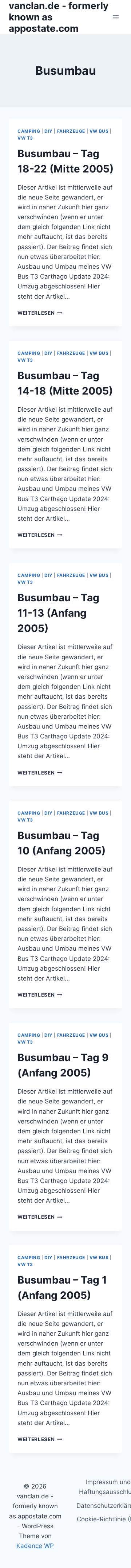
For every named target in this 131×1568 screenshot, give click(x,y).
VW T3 (25, 138)
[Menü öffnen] (115, 17)
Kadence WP (35, 1545)
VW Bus (99, 131)
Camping (28, 131)
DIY (48, 131)
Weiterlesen (39, 313)
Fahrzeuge (71, 131)
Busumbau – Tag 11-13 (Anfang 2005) (58, 612)
